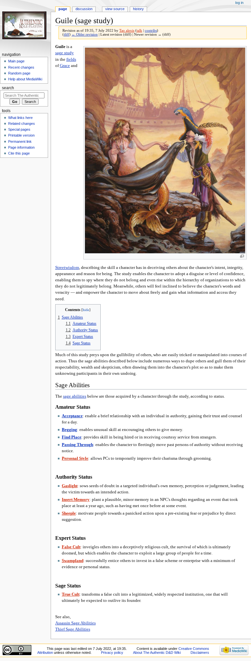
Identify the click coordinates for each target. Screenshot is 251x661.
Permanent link (20, 141)
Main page (16, 61)
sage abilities (74, 396)
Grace (65, 65)
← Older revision (85, 34)
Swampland (72, 560)
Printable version (21, 135)
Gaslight (69, 486)
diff (66, 34)
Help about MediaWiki (25, 79)
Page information (21, 147)
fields (71, 59)
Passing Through (77, 444)
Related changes (21, 123)
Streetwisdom (67, 267)
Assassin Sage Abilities (75, 623)
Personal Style (75, 458)
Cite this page (19, 153)
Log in (239, 3)
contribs (151, 30)
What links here (20, 118)
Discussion (83, 9)
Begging (69, 429)
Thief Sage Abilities (72, 629)
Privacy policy (112, 652)
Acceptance (72, 416)
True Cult (70, 594)
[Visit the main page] (25, 25)
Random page (19, 73)
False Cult (71, 547)
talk (139, 30)
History (138, 9)
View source (115, 9)
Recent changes (21, 67)
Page (63, 9)
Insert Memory (76, 499)
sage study (64, 53)
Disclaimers (200, 652)
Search (8, 88)
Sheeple (69, 513)
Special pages (19, 129)
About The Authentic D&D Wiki (157, 652)
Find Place (71, 437)
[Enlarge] (242, 256)
